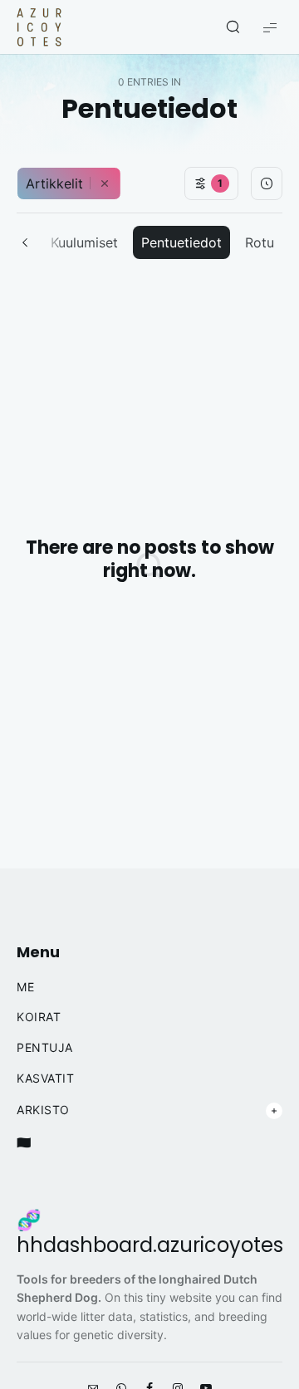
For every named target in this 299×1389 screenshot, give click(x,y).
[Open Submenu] (274, 1111)
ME (25, 987)
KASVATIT (45, 1078)
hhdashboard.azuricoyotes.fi (158, 1245)
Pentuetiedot (181, 242)
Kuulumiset (84, 242)
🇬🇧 (24, 1142)
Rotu (259, 242)
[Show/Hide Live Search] (232, 27)
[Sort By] (266, 183)
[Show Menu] (270, 27)
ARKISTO (43, 1110)
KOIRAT (39, 1017)
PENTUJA (45, 1047)
